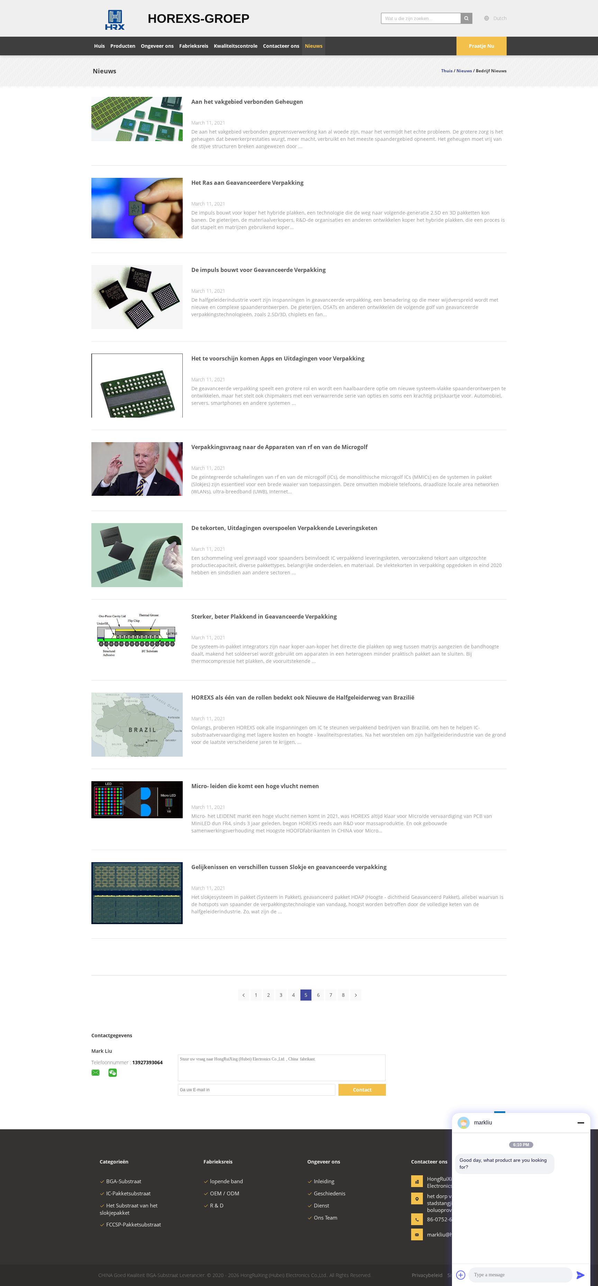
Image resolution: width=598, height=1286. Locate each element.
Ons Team (325, 1217)
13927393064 (147, 1062)
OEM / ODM (224, 1193)
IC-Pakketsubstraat (128, 1193)
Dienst (321, 1205)
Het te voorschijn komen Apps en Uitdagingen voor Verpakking (277, 358)
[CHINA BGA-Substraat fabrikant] (115, 18)
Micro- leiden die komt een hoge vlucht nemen (255, 786)
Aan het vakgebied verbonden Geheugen (247, 102)
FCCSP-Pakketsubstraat (133, 1224)
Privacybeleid (427, 1275)
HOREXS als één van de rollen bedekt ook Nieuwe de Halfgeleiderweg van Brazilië (302, 697)
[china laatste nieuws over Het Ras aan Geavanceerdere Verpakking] (137, 236)
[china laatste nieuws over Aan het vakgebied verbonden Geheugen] (137, 139)
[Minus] (581, 1123)
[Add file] (461, 1275)
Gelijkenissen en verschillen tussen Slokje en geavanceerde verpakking (289, 867)
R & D (217, 1205)
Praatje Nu (481, 46)
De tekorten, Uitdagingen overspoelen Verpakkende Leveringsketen (284, 528)
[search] (466, 18)
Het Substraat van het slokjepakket (128, 1209)
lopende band (226, 1181)
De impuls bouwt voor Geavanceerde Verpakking (258, 270)
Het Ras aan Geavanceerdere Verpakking (247, 182)
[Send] (580, 1275)
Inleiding (324, 1181)
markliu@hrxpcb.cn (449, 1234)
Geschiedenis (329, 1193)
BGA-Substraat (123, 1181)
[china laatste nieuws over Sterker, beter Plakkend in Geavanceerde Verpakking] (137, 656)
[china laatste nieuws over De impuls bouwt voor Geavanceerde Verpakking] (137, 329)
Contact (362, 1089)
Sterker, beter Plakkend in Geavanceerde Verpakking (264, 616)
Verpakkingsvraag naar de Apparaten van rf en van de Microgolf (279, 447)
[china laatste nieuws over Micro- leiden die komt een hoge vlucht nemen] (137, 816)
